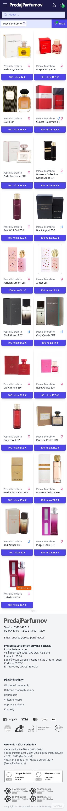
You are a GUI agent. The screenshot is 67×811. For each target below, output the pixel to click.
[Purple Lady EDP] (50, 521)
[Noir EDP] (17, 98)
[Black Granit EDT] (17, 311)
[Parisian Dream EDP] (17, 259)
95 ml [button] (50, 77)
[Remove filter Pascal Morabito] (24, 23)
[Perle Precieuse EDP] (17, 150)
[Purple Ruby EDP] (50, 46)
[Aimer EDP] (50, 259)
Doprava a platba (14, 704)
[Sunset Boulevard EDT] (50, 98)
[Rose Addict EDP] (50, 364)
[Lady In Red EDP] (17, 364)
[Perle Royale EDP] (17, 46)
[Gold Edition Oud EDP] (17, 469)
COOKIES (57, 805)
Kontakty (9, 709)
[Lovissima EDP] (17, 573)
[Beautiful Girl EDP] (17, 206)
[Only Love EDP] (17, 416)
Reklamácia (10, 694)
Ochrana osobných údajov (19, 690)
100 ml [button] (17, 77)
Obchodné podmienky (17, 685)
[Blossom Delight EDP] (50, 469)
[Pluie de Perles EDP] (50, 416)
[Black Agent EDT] (50, 206)
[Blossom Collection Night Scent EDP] (50, 150)
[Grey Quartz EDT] (50, 311)
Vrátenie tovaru (13, 699)
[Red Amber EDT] (17, 521)
